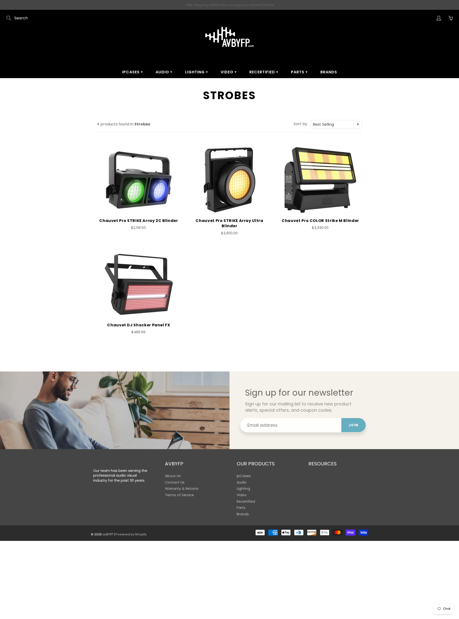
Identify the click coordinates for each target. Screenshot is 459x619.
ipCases (131, 72)
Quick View (138, 180)
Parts (298, 72)
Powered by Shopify (131, 534)
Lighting (195, 72)
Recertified (262, 72)
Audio (163, 72)
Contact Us (175, 482)
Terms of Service (179, 495)
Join (354, 425)
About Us (173, 476)
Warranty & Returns (181, 488)
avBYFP (108, 534)
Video (228, 72)
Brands (328, 72)
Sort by (300, 124)
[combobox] (336, 124)
